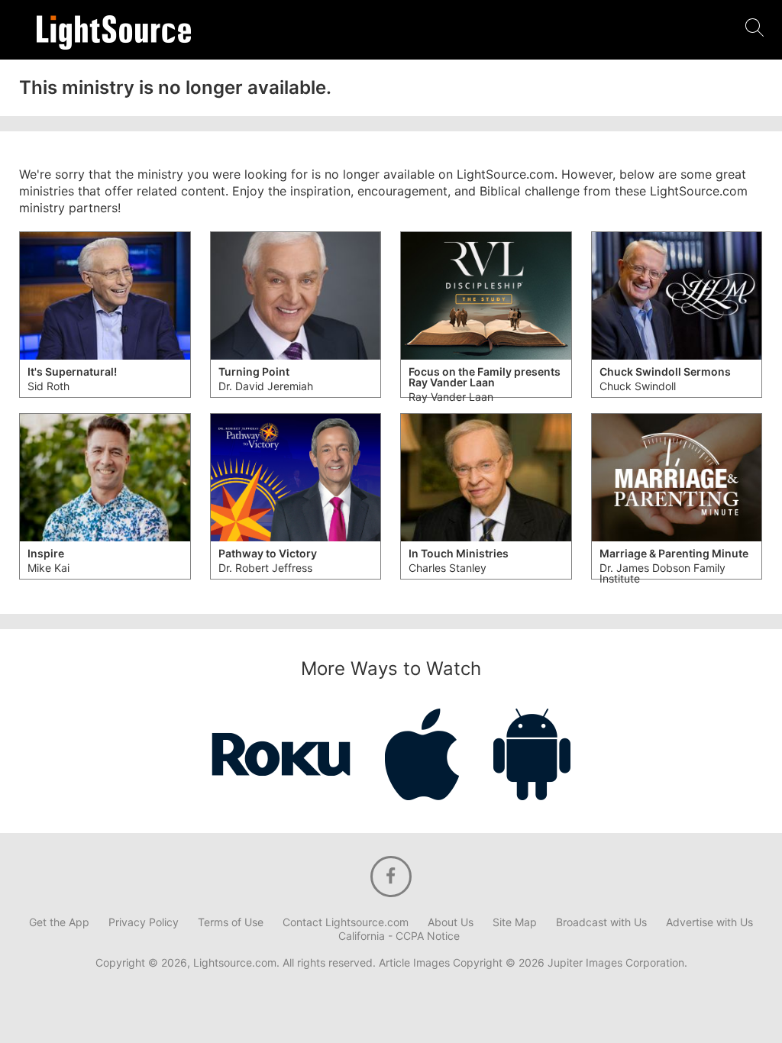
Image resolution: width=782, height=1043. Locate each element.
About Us (450, 922)
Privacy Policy (143, 922)
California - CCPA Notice (399, 936)
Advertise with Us (709, 922)
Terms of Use (230, 922)
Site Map (515, 922)
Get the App (59, 922)
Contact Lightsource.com (346, 922)
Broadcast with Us (601, 922)
